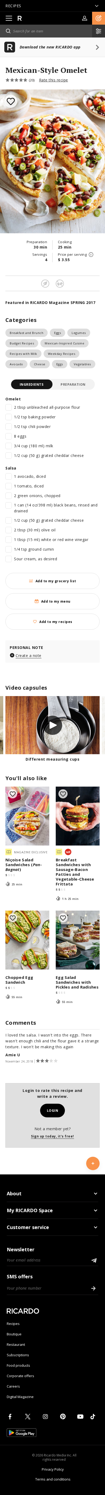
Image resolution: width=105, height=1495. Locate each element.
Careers (13, 1386)
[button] (98, 18)
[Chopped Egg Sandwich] (27, 940)
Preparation (73, 384)
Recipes (13, 1323)
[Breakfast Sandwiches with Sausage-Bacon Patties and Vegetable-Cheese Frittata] (78, 816)
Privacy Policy (53, 1469)
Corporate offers (20, 1375)
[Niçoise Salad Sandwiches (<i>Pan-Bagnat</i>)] (27, 816)
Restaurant (16, 1344)
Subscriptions (18, 1355)
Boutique (14, 1334)
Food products (18, 1365)
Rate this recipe (53, 79)
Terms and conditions (53, 1479)
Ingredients (32, 384)
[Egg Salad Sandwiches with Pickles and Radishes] (78, 940)
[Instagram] (46, 1416)
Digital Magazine (20, 1396)
